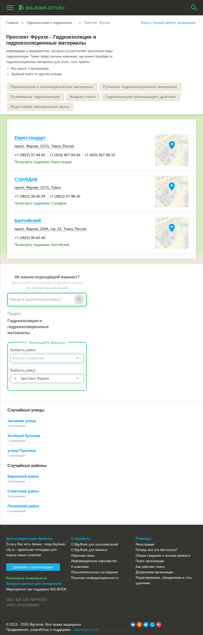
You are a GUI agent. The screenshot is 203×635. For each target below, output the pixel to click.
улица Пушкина (21, 450)
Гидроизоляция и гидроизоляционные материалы (52, 23)
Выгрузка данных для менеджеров (34, 583)
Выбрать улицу (22, 370)
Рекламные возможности (26, 578)
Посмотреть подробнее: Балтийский (42, 245)
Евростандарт (30, 137)
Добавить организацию (33, 567)
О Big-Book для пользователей (94, 544)
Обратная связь (83, 555)
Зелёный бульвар (23, 435)
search (194, 7)
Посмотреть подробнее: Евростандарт (43, 162)
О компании (80, 567)
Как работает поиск (150, 567)
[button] (133, 624)
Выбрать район (23, 350)
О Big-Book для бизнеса (89, 550)
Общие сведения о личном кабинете (163, 555)
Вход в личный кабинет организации (168, 23)
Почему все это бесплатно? (157, 550)
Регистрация (145, 544)
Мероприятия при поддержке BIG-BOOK (36, 589)
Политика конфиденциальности (94, 578)
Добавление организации (154, 572)
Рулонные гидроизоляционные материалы (140, 87)
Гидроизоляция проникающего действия (140, 97)
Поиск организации (150, 561)
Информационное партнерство (94, 561)
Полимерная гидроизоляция (35, 97)
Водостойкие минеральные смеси (40, 107)
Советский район (23, 491)
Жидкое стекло (83, 97)
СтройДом (26, 179)
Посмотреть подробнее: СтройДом (40, 203)
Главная (12, 23)
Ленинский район (23, 506)
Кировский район (23, 476)
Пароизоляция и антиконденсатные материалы (52, 87)
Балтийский (28, 220)
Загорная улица (21, 421)
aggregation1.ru (86, 630)
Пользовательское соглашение (94, 572)
